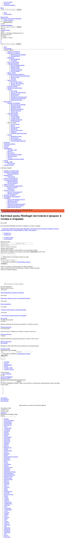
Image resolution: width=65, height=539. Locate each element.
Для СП (9, 157)
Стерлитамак (8, 509)
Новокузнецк (8, 478)
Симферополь (8, 503)
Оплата (6, 147)
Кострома (7, 458)
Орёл (5, 485)
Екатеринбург (8, 423)
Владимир (7, 438)
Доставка (6, 145)
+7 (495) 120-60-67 (8, 20)
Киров (6, 455)
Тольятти (6, 517)
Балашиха (7, 431)
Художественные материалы (16, 74)
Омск (5, 426)
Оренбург (7, 487)
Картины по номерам (14, 53)
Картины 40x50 (15, 56)
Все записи (4, 318)
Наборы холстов (15, 85)
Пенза (6, 488)
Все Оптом (14, 91)
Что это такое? (8, 2)
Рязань (6, 496)
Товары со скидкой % (13, 51)
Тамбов (6, 514)
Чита (5, 534)
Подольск (7, 493)
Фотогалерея (11, 163)
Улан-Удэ (6, 523)
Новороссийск (8, 479)
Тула (5, 520)
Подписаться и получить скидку (11, 211)
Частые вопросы (12, 156)
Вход (5, 12)
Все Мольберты (15, 59)
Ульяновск (7, 524)
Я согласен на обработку (16, 262)
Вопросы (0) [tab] (7, 234)
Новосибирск (8, 422)
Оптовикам (4, 398)
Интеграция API (5, 378)
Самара (6, 497)
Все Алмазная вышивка (18, 65)
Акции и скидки (9, 165)
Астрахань (7, 429)
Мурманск (7, 470)
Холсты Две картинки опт (18, 92)
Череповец (7, 532)
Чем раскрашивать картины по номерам (12, 292)
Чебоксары (7, 529)
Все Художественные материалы (20, 75)
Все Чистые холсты (16, 82)
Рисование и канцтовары (14, 88)
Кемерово (7, 453)
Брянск (6, 435)
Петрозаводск (8, 491)
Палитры (13, 79)
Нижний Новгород (9, 475)
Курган (6, 462)
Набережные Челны (10, 472)
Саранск (6, 499)
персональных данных (23, 262)
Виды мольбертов (6, 304)
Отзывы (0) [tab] (7, 233)
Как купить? (11, 153)
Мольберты (11, 57)
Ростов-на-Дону (8, 494)
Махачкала (7, 468)
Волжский (7, 441)
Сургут (6, 511)
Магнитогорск (8, 467)
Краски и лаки (15, 77)
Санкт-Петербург (9, 420)
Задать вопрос (8, 239)
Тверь (5, 515)
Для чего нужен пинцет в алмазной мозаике (13, 309)
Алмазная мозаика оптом (18, 98)
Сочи (5, 506)
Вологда (6, 481)
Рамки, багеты (11, 72)
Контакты (7, 3)
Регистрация (7, 14)
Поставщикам (5, 399)
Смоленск (7, 505)
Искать (19, 9)
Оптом (9, 89)
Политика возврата (9, 5)
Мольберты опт (15, 94)
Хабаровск (7, 527)
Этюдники (14, 60)
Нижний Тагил (8, 476)
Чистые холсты (12, 80)
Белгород (6, 434)
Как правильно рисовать (14, 154)
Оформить (4, 412)
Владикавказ (7, 437)
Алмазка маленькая (16, 69)
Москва (6, 419)
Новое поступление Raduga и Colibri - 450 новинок (21, 230)
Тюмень (6, 521)
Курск (6, 461)
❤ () (2, 8)
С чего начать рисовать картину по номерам (13, 315)
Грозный (6, 484)
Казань (6, 449)
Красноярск (7, 464)
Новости (9, 151)
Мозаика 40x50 (15, 66)
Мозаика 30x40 (15, 68)
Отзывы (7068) (8, 162)
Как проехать (4, 401)
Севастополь (7, 502)
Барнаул (6, 432)
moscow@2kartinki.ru (7, 25)
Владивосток (8, 425)
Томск (6, 518)
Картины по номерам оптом (19, 97)
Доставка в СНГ (12, 150)
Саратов (6, 500)
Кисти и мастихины (13, 62)
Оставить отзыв (8, 237)
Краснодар (7, 459)
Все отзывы (4, 343)
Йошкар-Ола (7, 447)
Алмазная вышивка (13, 63)
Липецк (6, 465)
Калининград (8, 450)
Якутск (6, 535)
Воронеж (6, 482)
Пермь (6, 490)
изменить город (5, 30)
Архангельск (8, 428)
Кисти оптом (14, 95)
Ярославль (7, 537)
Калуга (6, 452)
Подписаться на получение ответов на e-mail (16, 257)
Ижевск (6, 444)
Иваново (6, 443)
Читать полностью (6, 327)
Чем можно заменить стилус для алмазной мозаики (15, 298)
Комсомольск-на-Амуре (11, 456)
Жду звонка (4, 355)
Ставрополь (7, 508)
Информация (8, 148)
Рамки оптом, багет (16, 100)
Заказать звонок (8, 22)
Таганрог (6, 512)
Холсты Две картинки (17, 83)
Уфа (5, 526)
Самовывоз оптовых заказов (15, 159)
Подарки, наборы (12, 86)
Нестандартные (15, 71)
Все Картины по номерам (18, 54)
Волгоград (7, 440)
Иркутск (6, 446)
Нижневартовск (8, 473)
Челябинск (7, 531)
